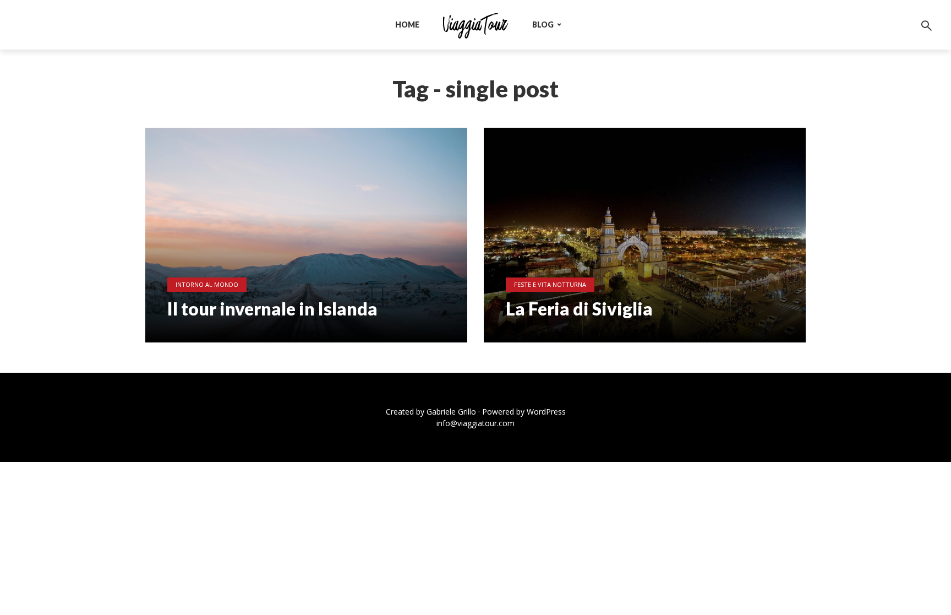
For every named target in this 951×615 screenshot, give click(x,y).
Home (407, 24)
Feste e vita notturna (550, 284)
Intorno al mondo (207, 284)
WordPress (546, 411)
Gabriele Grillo (451, 411)
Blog (543, 24)
